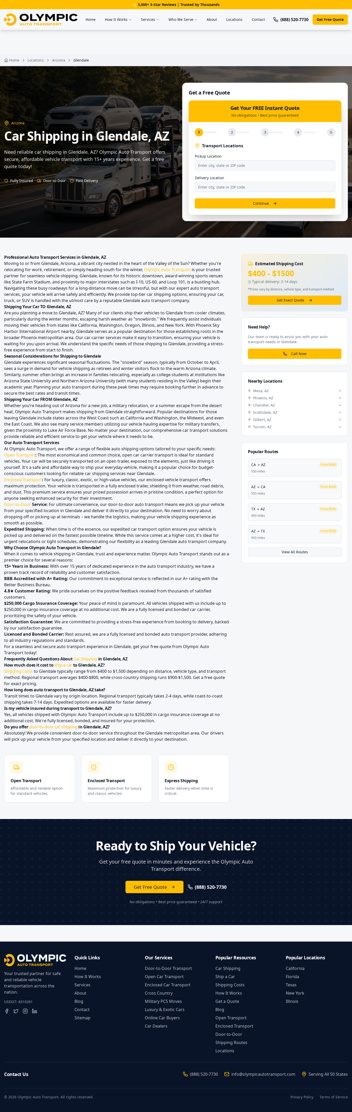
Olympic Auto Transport (167, 269)
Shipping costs (18, 671)
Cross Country (159, 993)
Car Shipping (85, 659)
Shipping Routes (231, 1042)
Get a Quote (227, 1001)
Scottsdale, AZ (265, 412)
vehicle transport (181, 479)
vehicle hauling (143, 424)
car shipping (159, 294)
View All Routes (295, 551)
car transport (195, 430)
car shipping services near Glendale (119, 473)
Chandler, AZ (264, 405)
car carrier (94, 337)
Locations (234, 19)
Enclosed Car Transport (167, 985)
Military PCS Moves (163, 1001)
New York (295, 993)
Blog (78, 1001)
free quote (160, 646)
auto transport (76, 387)
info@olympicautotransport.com (263, 1074)
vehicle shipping (74, 368)
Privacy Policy (301, 1096)
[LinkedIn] (34, 1011)
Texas (291, 985)
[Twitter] (16, 1011)
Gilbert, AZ (262, 419)
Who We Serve (181, 19)
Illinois (292, 1001)
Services (148, 19)
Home (91, 19)
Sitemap (82, 1018)
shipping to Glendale (165, 344)
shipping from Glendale (100, 412)
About (212, 19)
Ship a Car (225, 976)
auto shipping (124, 449)
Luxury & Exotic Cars (165, 1009)
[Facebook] (6, 1011)
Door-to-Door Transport (168, 968)
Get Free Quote (330, 19)
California (295, 968)
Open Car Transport (164, 976)
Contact (258, 19)
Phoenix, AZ (263, 397)
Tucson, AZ (262, 426)
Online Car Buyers (162, 1018)
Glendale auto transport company (156, 300)
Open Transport (19, 455)
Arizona (58, 60)
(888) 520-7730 (204, 1074)
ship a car (63, 665)
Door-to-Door (17, 504)
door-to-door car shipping (53, 727)
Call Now (298, 353)
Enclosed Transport (23, 479)
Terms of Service (334, 1096)
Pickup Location (208, 156)
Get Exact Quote (290, 300)
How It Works (116, 19)
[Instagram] (25, 1011)
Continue (261, 203)
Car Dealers (156, 1026)
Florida (292, 976)
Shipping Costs (230, 985)
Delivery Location (209, 177)
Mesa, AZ (261, 390)
